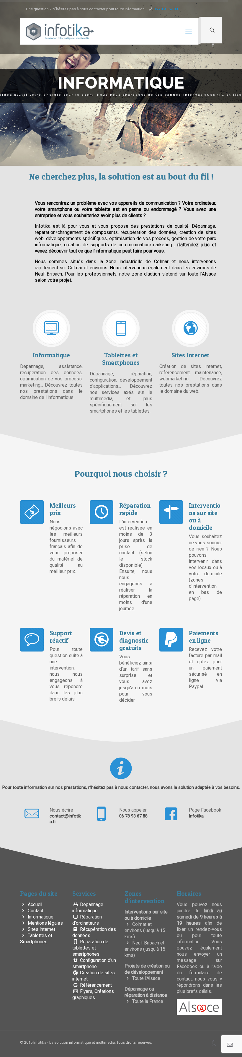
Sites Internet (41, 929)
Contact (35, 910)
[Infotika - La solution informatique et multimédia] (60, 31)
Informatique (40, 917)
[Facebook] (213, 45)
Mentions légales (45, 923)
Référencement (95, 985)
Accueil (34, 904)
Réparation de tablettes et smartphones (90, 948)
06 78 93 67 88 (165, 9)
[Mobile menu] (189, 31)
